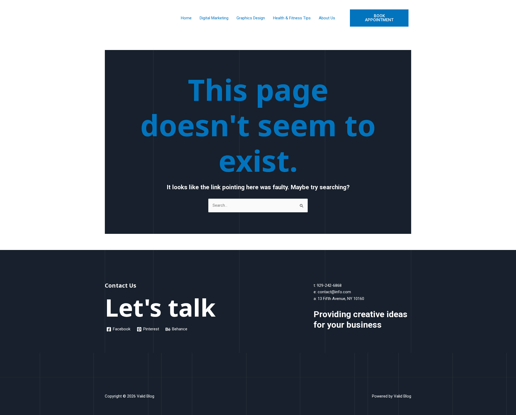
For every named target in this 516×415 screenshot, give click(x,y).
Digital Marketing (214, 18)
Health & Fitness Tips (292, 18)
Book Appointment (379, 17)
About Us (327, 18)
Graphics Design (250, 18)
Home (186, 18)
